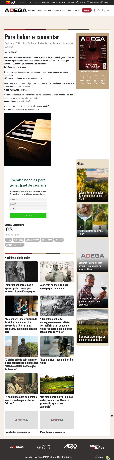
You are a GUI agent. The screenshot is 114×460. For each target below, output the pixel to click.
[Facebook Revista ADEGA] (95, 10)
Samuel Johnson (32, 239)
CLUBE (77, 10)
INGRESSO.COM (25, 2)
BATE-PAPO (94, 2)
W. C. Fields (18, 239)
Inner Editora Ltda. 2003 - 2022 (36, 457)
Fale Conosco (52, 457)
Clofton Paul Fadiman (14, 244)
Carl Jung (59, 239)
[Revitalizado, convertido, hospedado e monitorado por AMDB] (108, 457)
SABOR (56, 10)
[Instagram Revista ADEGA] (99, 10)
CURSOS (54, 2)
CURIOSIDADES (42, 10)
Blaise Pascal (47, 239)
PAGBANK (45, 2)
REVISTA (71, 10)
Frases (8, 239)
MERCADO (63, 10)
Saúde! (28, 215)
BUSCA (82, 2)
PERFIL (50, 10)
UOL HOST (36, 2)
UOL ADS (70, 2)
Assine (86, 10)
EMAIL (106, 2)
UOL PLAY (62, 2)
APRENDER (31, 10)
